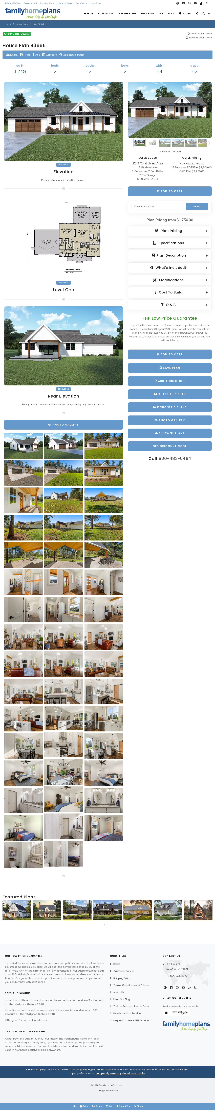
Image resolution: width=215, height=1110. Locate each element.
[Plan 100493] (17, 910)
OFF (179, 151)
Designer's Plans (73, 55)
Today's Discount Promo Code (131, 1006)
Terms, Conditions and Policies (131, 985)
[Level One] (63, 237)
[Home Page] (75, 1106)
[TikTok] (201, 3)
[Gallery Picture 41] (23, 800)
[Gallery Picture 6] (103, 473)
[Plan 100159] (198, 910)
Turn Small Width (200, 37)
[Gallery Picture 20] (63, 609)
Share (14, 55)
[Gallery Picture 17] (63, 582)
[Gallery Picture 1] (23, 446)
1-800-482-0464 (178, 976)
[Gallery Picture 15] (103, 555)
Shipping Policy (122, 978)
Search (88, 13)
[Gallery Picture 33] (103, 719)
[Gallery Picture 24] (103, 637)
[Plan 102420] (77, 910)
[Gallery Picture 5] (63, 473)
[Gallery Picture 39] (103, 773)
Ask (37, 55)
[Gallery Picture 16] (23, 582)
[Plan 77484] (137, 910)
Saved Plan (124, 1106)
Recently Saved (65, 3)
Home (8, 24)
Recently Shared (47, 3)
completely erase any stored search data (120, 1073)
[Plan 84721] (47, 910)
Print (26, 55)
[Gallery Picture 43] (63, 826)
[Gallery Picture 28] (23, 691)
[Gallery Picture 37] (63, 772)
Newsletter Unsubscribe (127, 1013)
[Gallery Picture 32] (63, 718)
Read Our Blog (121, 999)
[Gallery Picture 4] (23, 473)
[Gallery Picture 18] (103, 582)
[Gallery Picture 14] (63, 555)
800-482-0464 (13, 3)
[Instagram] (189, 3)
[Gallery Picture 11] (63, 527)
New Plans (96, 3)
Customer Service (124, 971)
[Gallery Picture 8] (63, 500)
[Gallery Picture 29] (63, 691)
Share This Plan (171, 394)
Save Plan (171, 368)
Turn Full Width (201, 33)
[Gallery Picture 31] (23, 719)
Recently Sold (30, 3)
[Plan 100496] (168, 910)
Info (171, 13)
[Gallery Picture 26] (63, 664)
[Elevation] (170, 110)
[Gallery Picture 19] (23, 609)
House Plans (106, 13)
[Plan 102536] (107, 910)
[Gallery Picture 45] (103, 828)
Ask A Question (171, 381)
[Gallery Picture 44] (23, 828)
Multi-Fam (147, 13)
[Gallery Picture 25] (23, 664)
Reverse (64, 164)
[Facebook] (183, 3)
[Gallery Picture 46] (63, 854)
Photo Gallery (171, 420)
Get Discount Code (170, 446)
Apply (197, 206)
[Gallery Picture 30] (103, 691)
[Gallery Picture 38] (23, 773)
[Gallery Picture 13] (23, 555)
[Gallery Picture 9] (103, 500)
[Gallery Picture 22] (23, 637)
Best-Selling (82, 3)
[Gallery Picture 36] (103, 746)
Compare (51, 55)
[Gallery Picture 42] (103, 800)
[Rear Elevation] (63, 345)
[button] (104, 924)
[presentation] (6, 911)
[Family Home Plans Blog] (207, 3)
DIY (161, 13)
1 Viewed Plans (171, 433)
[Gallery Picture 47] (23, 855)
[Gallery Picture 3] (103, 446)
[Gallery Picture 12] (103, 527)
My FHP (186, 13)
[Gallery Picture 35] (23, 746)
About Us (118, 992)
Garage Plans (127, 13)
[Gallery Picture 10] (23, 527)
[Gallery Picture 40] (63, 799)
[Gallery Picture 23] (63, 637)
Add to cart (171, 191)
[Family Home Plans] (33, 13)
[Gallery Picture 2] (63, 446)
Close (139, 1106)
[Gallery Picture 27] (103, 664)
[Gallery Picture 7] (23, 500)
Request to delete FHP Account (131, 1020)
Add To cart (171, 354)
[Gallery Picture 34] (63, 744)
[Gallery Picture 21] (103, 609)
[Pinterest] (178, 3)
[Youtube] (195, 3)
